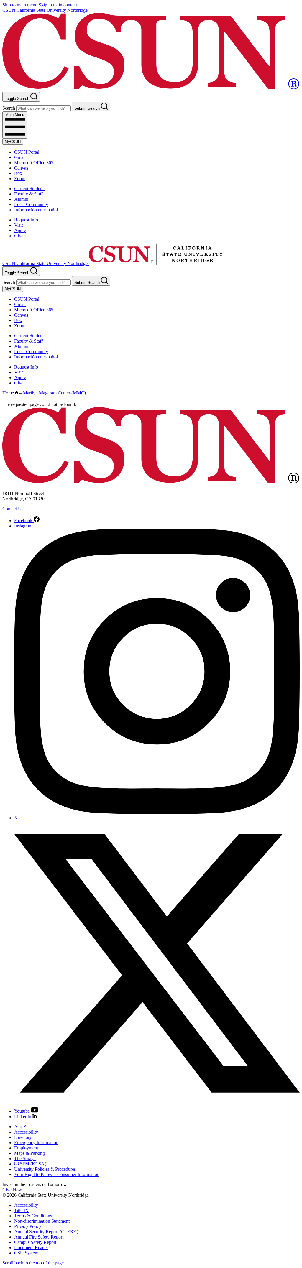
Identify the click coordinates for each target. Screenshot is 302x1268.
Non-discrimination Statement (42, 1220)
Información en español (36, 209)
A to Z (20, 1126)
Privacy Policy (27, 1226)
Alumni (21, 199)
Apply (20, 230)
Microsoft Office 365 (33, 162)
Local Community (31, 204)
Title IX (21, 1210)
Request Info (26, 219)
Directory (23, 1137)
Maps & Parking (29, 1153)
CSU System (26, 1252)
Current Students (29, 188)
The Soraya (25, 1158)
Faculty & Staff (28, 193)
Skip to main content (58, 4)
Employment (26, 1147)
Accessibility (26, 1131)
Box (18, 173)
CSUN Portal (26, 151)
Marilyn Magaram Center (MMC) (54, 392)
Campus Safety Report (35, 1242)
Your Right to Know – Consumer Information (56, 1174)
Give (18, 235)
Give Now (12, 1189)
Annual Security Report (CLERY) (46, 1231)
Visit (18, 225)
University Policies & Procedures (45, 1169)
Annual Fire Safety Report (38, 1236)
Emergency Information (36, 1142)
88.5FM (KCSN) (30, 1163)
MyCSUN (13, 141)
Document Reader (31, 1247)
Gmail (20, 157)
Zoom (19, 178)
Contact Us (12, 508)
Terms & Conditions (33, 1215)
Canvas (21, 167)
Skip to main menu (19, 4)
